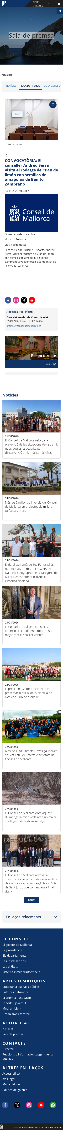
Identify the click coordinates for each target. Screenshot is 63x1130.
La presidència (12, 950)
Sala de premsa (30, 85)
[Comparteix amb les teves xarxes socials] (60, 11)
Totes (31, 900)
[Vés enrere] (6, 155)
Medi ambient (11, 1008)
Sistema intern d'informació (21, 972)
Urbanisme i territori (16, 1014)
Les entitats (10, 966)
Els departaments (14, 955)
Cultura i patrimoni (15, 992)
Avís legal (8, 1079)
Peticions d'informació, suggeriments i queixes (28, 1057)
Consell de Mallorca (1, 1126)
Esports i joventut (14, 1003)
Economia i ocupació (16, 998)
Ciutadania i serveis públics (21, 987)
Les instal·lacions (14, 961)
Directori (8, 1049)
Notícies (11, 85)
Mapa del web (11, 1084)
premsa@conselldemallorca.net (23, 326)
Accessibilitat (11, 1073)
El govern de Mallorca (17, 945)
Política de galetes (14, 1090)
